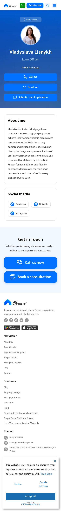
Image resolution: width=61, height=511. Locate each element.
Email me (33, 87)
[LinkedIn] (11, 320)
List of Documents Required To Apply (21, 423)
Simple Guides (10, 357)
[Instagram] (6, 320)
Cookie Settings (43, 484)
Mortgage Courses (12, 363)
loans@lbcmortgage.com (21, 443)
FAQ (6, 368)
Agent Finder (10, 347)
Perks (6, 408)
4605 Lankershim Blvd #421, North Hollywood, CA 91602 (32, 449)
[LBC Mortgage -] (10, 5)
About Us (8, 342)
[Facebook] (16, 320)
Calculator (9, 403)
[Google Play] (12, 327)
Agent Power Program (14, 352)
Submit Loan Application (33, 97)
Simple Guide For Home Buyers (18, 418)
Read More (46, 474)
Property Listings (12, 392)
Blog (6, 387)
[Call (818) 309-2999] (22, 5)
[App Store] (29, 327)
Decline (18, 484)
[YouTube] (21, 320)
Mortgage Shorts (12, 397)
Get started (34, 5)
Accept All (30, 496)
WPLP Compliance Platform (30, 504)
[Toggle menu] (54, 5)
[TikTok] (27, 320)
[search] (47, 5)
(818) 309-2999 (16, 437)
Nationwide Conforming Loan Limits (21, 413)
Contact (8, 373)
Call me (33, 77)
